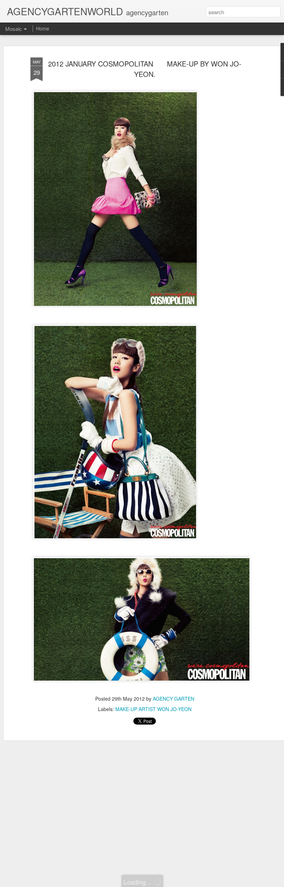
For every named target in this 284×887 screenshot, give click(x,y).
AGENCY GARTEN (173, 698)
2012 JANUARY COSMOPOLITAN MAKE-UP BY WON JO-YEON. (144, 69)
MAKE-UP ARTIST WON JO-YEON (153, 709)
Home (42, 28)
